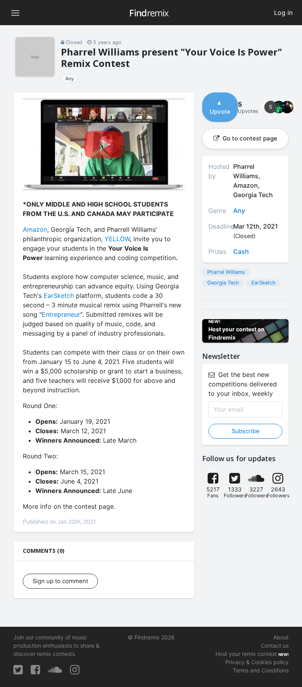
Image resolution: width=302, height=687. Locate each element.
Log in (283, 13)
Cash (241, 251)
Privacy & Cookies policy (257, 662)
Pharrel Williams (226, 272)
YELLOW (117, 239)
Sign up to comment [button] (60, 581)
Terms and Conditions (261, 670)
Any (69, 78)
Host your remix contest (246, 653)
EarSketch (59, 295)
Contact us (275, 645)
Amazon (35, 229)
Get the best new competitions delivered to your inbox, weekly (242, 384)
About (281, 637)
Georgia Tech (223, 283)
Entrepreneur (61, 314)
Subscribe (246, 431)
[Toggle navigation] (15, 12)
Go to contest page (249, 138)
